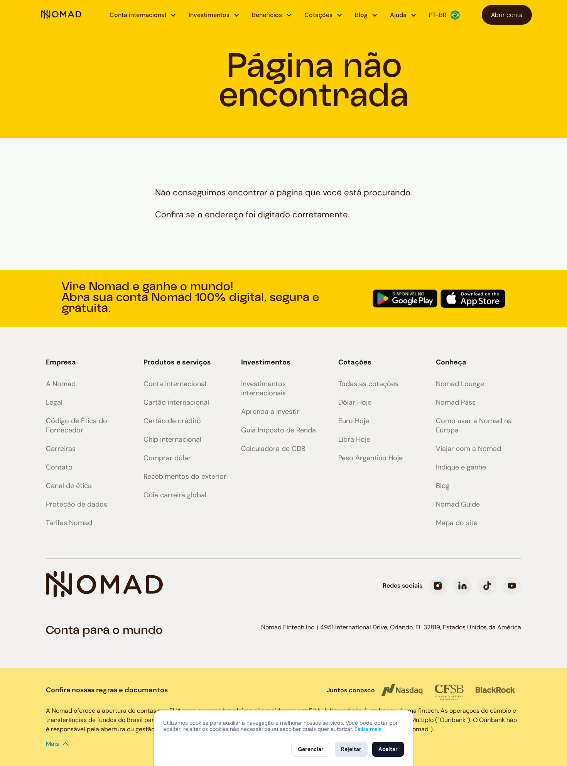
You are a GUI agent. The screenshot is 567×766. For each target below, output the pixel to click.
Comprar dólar (167, 458)
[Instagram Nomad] (438, 585)
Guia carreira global (174, 495)
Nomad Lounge (460, 383)
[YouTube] (512, 585)
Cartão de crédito (172, 420)
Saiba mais (367, 728)
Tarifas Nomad (69, 522)
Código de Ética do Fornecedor (76, 425)
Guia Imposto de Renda (278, 430)
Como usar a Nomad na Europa (474, 425)
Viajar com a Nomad (468, 448)
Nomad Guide (458, 504)
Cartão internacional (176, 402)
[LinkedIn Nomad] (462, 585)
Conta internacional (174, 383)
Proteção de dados (76, 504)
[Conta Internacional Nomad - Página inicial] (61, 15)
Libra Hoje (354, 439)
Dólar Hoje (354, 402)
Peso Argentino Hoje (370, 458)
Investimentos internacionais (263, 388)
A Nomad (61, 383)
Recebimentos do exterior (184, 476)
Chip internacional (172, 439)
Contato (59, 467)
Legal (54, 402)
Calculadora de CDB (273, 448)
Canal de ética (69, 485)
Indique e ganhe (461, 467)
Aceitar (388, 749)
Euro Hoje (353, 420)
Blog (443, 485)
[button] (142, 15)
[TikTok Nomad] (487, 585)
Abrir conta (507, 15)
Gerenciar (311, 749)
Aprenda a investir (270, 411)
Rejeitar (351, 749)
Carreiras (61, 448)
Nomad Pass (456, 402)
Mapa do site (457, 522)
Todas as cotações (368, 383)
